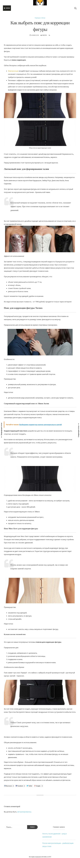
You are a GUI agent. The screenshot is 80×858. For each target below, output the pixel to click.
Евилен (44, 35)
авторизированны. (24, 812)
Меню (8, 8)
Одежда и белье (40, 18)
